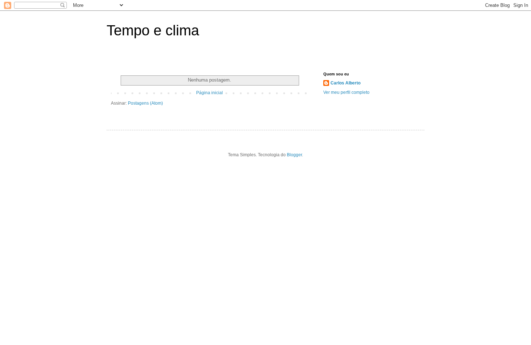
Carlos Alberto (346, 83)
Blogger (294, 154)
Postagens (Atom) (145, 103)
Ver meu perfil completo (346, 92)
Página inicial (209, 92)
